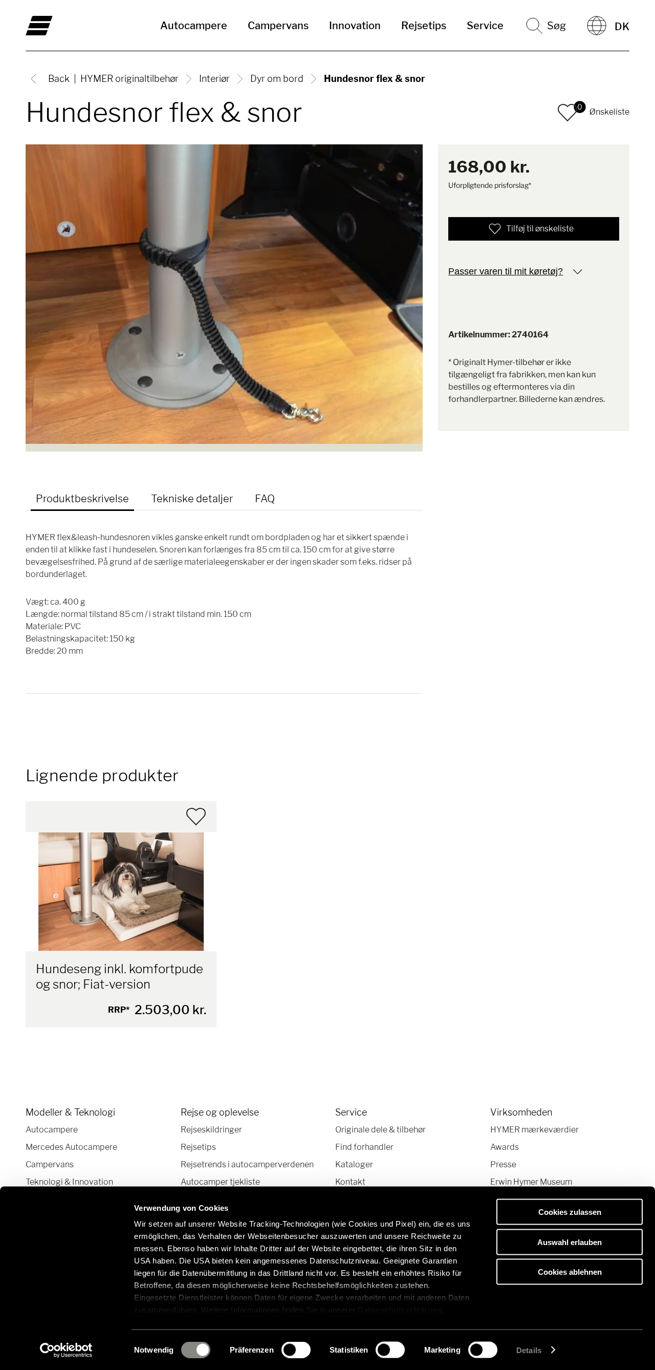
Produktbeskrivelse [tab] (82, 499)
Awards (504, 1147)
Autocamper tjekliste (220, 1182)
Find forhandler (364, 1147)
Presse (503, 1164)
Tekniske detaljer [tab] (192, 499)
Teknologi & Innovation (69, 1182)
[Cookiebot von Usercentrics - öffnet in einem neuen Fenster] (66, 1350)
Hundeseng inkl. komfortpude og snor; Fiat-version (119, 976)
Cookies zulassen (569, 1212)
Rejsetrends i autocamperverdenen (247, 1164)
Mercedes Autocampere (71, 1147)
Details (528, 1349)
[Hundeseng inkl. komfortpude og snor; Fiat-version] (121, 891)
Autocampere (193, 25)
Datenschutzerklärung (400, 1309)
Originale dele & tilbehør (380, 1129)
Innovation (355, 25)
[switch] (296, 1349)
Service (485, 25)
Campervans (278, 25)
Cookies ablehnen (570, 1272)
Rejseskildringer (211, 1129)
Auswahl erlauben (569, 1241)
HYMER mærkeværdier (534, 1129)
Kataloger (354, 1164)
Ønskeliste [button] (609, 112)
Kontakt (350, 1182)
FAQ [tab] (265, 499)
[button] (567, 112)
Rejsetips (423, 25)
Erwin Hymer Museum (531, 1182)
